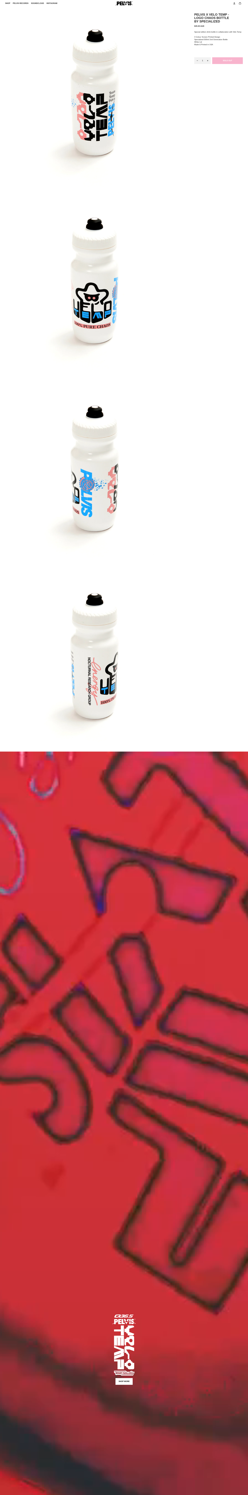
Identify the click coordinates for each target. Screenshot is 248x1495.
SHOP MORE (124, 1381)
